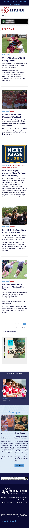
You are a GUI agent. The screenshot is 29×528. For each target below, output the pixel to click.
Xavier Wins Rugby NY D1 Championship (13, 59)
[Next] (25, 391)
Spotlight (23, 1)
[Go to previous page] (9, 324)
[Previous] (4, 391)
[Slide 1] (6, 468)
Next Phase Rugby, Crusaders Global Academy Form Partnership (14, 173)
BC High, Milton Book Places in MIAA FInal (11, 115)
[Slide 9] (23, 468)
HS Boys (12, 55)
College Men (14, 165)
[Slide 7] (18, 468)
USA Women (9, 438)
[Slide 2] (8, 468)
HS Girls (15, 167)
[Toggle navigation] (3, 15)
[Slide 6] (16, 468)
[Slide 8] (21, 468)
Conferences (7, 1)
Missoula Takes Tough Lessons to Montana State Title (13, 287)
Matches (15, 1)
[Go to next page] (19, 327)
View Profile (5, 466)
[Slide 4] (12, 468)
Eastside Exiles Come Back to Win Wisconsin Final (14, 231)
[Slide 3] (10, 468)
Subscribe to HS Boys (9, 331)
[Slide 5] (14, 468)
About (11, 4)
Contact (17, 4)
